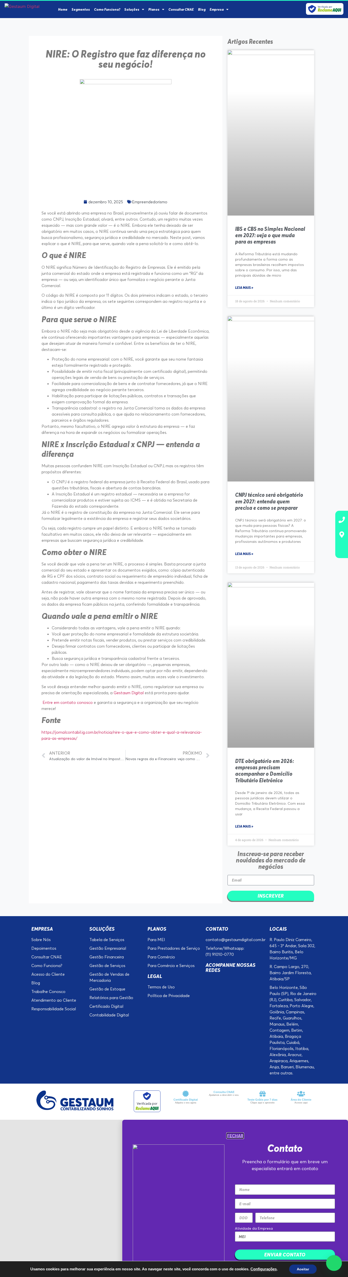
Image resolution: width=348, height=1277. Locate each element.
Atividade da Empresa (254, 1228)
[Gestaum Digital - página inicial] (30, 6)
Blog (202, 9)
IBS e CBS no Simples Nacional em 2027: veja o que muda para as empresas (270, 235)
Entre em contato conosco (67, 702)
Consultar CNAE (181, 9)
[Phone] (341, 519)
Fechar (235, 1135)
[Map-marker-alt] (341, 534)
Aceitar (303, 1269)
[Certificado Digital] (185, 1093)
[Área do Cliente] (301, 1093)
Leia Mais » (244, 287)
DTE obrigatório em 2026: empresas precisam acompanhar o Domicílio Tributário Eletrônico (264, 771)
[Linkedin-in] (281, 9)
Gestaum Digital (129, 692)
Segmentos (81, 9)
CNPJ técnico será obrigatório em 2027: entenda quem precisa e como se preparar (269, 501)
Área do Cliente (301, 1099)
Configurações (263, 1269)
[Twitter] (289, 9)
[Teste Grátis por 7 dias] (262, 1093)
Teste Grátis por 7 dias (262, 1099)
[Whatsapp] (341, 549)
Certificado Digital (185, 1099)
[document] (174, 1198)
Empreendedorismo (149, 201)
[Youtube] (296, 9)
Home (63, 9)
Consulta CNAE (223, 1092)
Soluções (131, 9)
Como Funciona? (107, 9)
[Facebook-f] (265, 9)
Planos (153, 9)
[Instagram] (273, 9)
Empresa (217, 9)
